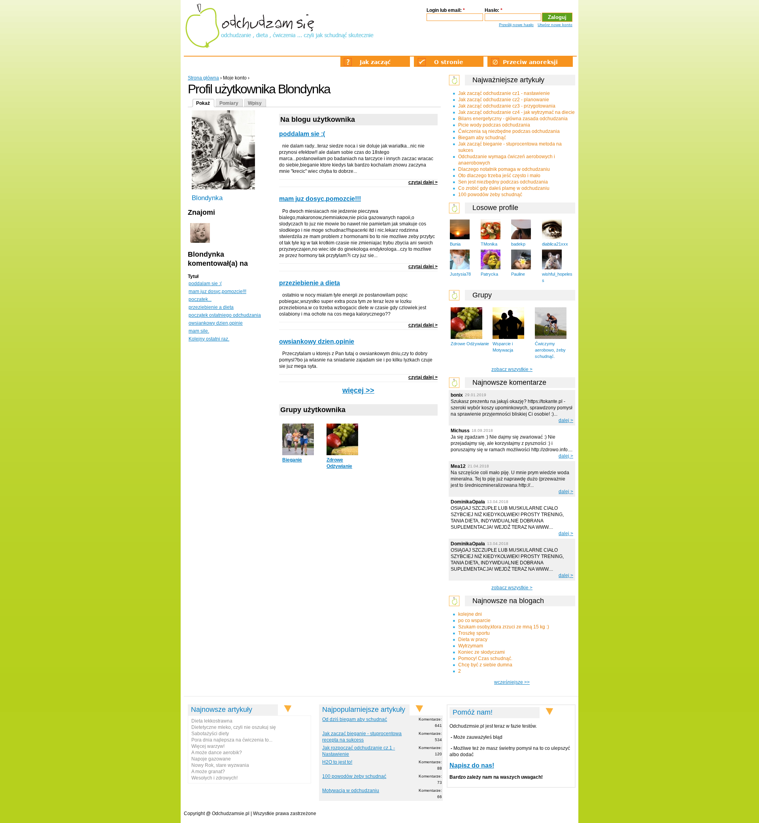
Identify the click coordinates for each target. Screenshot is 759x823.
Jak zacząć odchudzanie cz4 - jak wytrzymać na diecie (516, 112)
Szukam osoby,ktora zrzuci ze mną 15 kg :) (503, 627)
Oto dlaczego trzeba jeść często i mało (499, 175)
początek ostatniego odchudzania (225, 315)
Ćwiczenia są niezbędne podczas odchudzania (509, 131)
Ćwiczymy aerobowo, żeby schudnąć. (550, 350)
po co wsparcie (474, 620)
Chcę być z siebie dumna (485, 665)
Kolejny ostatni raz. (209, 339)
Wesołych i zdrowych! (214, 778)
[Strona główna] (279, 26)
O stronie (448, 62)
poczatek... (200, 299)
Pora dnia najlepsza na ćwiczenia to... (231, 740)
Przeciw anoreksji (530, 62)
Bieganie (292, 460)
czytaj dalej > (423, 182)
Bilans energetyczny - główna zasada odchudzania (513, 118)
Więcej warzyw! (208, 746)
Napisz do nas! (471, 765)
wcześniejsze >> (512, 682)
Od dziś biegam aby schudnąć (354, 719)
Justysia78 (460, 274)
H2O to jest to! (337, 762)
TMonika (489, 244)
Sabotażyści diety (210, 733)
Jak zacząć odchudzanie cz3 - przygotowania (506, 106)
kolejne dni (470, 614)
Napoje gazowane (211, 759)
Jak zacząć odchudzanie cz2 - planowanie (503, 99)
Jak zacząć (375, 62)
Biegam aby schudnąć (482, 137)
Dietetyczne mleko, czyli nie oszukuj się (233, 727)
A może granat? (208, 771)
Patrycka (489, 274)
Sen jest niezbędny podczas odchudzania (503, 182)
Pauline (518, 274)
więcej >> (358, 390)
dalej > (566, 420)
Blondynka (207, 198)
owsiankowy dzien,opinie (216, 323)
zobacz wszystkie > (511, 369)
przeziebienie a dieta (211, 307)
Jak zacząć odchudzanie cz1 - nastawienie (504, 93)
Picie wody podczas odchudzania (494, 125)
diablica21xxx (555, 244)
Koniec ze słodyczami (481, 652)
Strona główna (203, 78)
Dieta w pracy (472, 639)
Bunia (455, 244)
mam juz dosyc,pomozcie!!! (217, 291)
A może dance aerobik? (216, 752)
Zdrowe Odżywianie (470, 343)
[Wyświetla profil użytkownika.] (200, 241)
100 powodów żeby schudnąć (490, 194)
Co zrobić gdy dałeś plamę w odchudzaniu (503, 188)
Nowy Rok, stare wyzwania (220, 765)
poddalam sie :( (205, 283)
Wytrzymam (470, 646)
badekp (518, 244)
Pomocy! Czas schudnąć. (485, 658)
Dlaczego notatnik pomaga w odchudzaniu (504, 169)
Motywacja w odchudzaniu (350, 790)
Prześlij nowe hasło (516, 25)
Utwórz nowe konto (555, 25)
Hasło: (493, 10)
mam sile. (199, 331)
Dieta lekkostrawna (211, 721)
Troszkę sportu (474, 633)
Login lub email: (446, 10)
